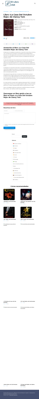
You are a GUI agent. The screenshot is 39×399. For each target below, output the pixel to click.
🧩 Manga (15, 161)
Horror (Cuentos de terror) (18, 163)
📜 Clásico (15, 148)
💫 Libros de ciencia (17, 172)
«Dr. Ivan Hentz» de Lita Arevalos (28, 301)
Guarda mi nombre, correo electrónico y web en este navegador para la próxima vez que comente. (19, 125)
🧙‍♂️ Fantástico (15, 150)
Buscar (13, 134)
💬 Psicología (15, 159)
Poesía (14, 166)
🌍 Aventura (15, 145)
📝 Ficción (15, 157)
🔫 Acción (15, 154)
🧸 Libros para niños (17, 152)
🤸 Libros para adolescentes (18, 177)
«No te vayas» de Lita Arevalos (27, 219)
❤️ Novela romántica (17, 143)
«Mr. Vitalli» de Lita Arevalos (10, 219)
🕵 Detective (15, 170)
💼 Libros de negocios (17, 175)
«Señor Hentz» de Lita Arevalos (10, 384)
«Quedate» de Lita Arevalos (10, 201)
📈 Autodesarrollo (16, 168)
